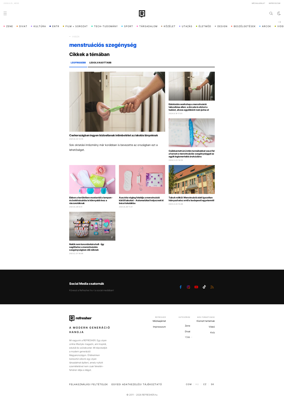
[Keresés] (269, 13)
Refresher (160, 317)
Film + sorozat (77, 26)
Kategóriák (184, 317)
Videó (212, 326)
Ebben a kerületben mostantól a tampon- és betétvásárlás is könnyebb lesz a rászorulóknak (91, 200)
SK (212, 384)
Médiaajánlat (258, 3)
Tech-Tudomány (106, 26)
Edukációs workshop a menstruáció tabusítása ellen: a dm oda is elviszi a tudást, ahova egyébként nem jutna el (189, 107)
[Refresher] (142, 13)
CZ (205, 384)
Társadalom (148, 26)
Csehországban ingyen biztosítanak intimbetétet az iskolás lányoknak (113, 135)
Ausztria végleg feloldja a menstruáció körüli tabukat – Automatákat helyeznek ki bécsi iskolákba (141, 200)
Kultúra (40, 26)
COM (189, 384)
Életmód (205, 26)
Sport (128, 26)
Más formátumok (206, 317)
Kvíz (212, 332)
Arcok (266, 26)
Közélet (170, 26)
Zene (9, 26)
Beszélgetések (245, 26)
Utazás (187, 26)
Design (222, 26)
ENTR (55, 26)
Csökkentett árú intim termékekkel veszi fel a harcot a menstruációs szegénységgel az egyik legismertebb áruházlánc (191, 153)
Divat (23, 26)
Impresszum (275, 3)
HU (197, 384)
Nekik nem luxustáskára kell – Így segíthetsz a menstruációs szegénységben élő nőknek (86, 247)
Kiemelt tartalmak (206, 321)
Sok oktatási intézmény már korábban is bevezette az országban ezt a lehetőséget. (113, 147)
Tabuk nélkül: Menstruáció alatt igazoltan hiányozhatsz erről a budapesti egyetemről (191, 199)
